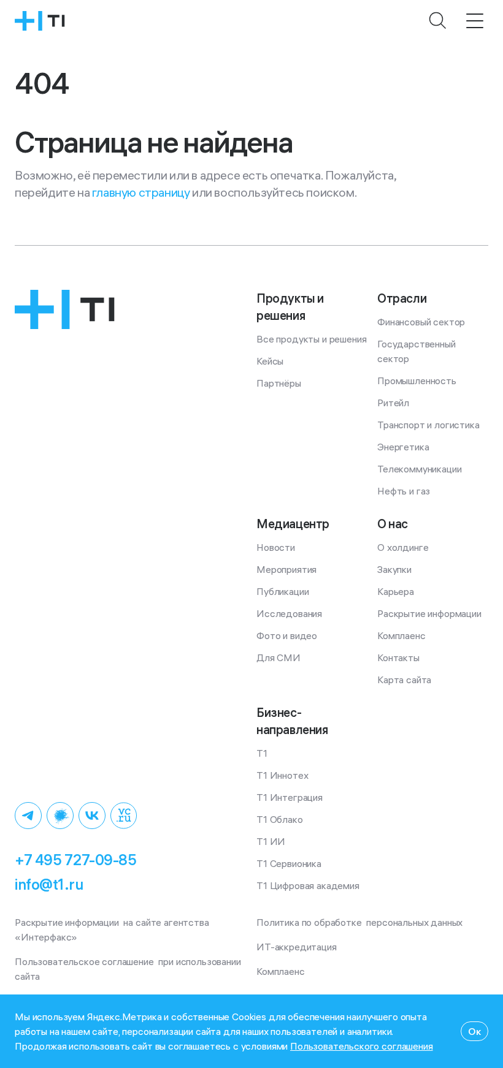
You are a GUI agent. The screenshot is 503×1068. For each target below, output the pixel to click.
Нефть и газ (403, 491)
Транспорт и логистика (428, 424)
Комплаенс (401, 635)
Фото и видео (286, 635)
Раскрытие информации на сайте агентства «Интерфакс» (113, 929)
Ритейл (393, 402)
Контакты (398, 657)
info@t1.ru (49, 884)
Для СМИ (278, 657)
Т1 (261, 753)
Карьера (395, 591)
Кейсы (269, 361)
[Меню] (474, 20)
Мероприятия (286, 569)
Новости (275, 547)
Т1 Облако (279, 819)
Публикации (282, 591)
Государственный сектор (417, 351)
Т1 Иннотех (282, 775)
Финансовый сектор (421, 322)
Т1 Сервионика (288, 863)
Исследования (289, 613)
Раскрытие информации (429, 613)
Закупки (394, 569)
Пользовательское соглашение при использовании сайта (129, 968)
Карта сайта (404, 679)
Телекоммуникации (419, 469)
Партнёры (278, 383)
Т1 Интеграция (289, 797)
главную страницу (141, 192)
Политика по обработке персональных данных (359, 922)
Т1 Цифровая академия (307, 885)
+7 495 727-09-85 (75, 859)
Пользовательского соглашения (361, 1046)
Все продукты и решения (311, 339)
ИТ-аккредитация (296, 947)
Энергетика (403, 447)
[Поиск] (437, 20)
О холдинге (402, 547)
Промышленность (416, 380)
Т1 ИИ (270, 841)
